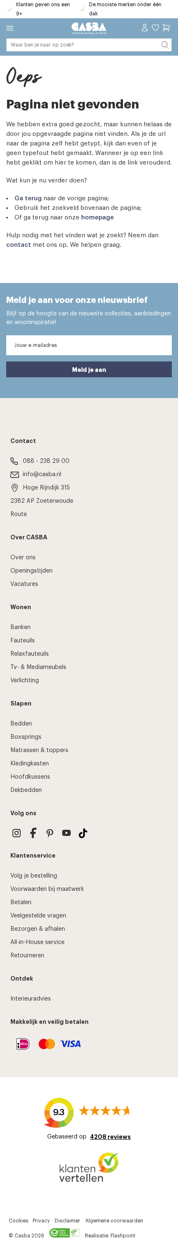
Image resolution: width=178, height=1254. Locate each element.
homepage (97, 217)
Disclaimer (67, 1220)
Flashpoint (123, 1235)
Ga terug (28, 198)
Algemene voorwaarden (114, 1220)
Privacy (41, 1220)
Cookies (19, 1220)
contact (18, 245)
